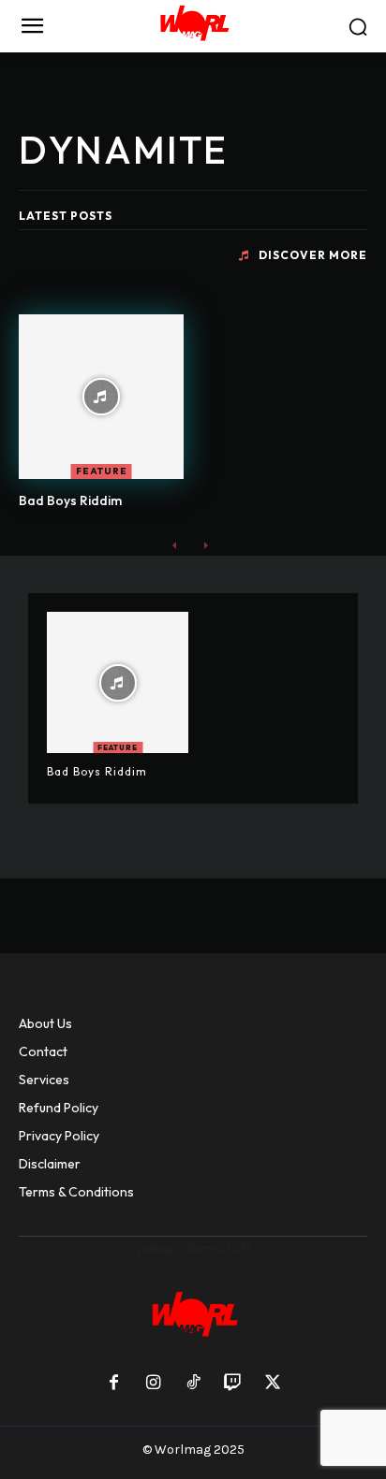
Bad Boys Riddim (70, 500)
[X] (273, 1384)
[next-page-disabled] (204, 544)
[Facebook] (113, 1384)
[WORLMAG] (192, 26)
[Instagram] (153, 1384)
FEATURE (101, 471)
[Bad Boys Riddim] (101, 396)
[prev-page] (174, 544)
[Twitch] (232, 1384)
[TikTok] (193, 1384)
